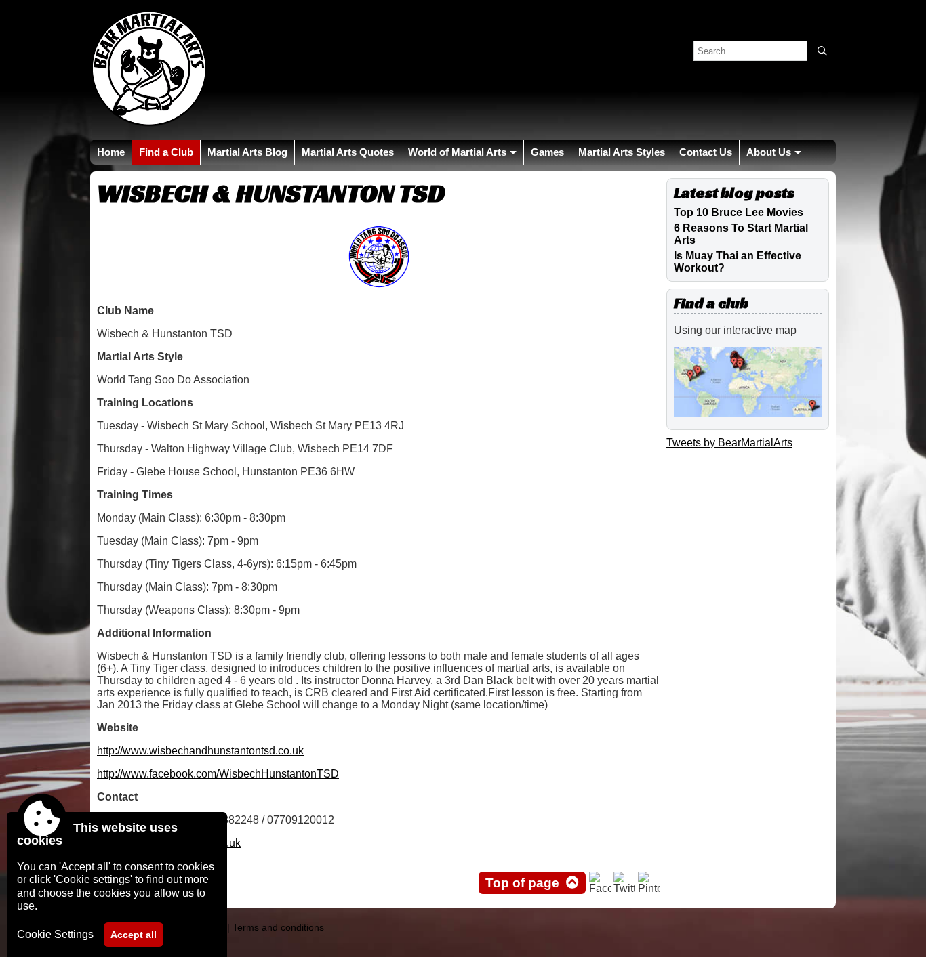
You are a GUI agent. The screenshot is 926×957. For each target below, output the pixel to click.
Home (111, 152)
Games (547, 152)
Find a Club (166, 152)
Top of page (522, 883)
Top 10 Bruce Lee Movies (738, 212)
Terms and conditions (278, 927)
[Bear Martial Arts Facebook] (600, 888)
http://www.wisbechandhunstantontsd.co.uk (200, 751)
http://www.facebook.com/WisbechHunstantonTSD (218, 774)
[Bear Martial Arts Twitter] (624, 888)
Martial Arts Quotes (348, 152)
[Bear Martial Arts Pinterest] (649, 888)
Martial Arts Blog (247, 152)
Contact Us (705, 152)
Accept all (133, 934)
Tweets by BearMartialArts (729, 442)
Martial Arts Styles (621, 152)
